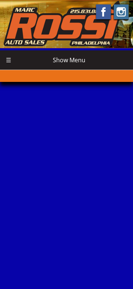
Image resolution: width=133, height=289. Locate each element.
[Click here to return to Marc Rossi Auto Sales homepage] (66, 23)
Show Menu (45, 60)
